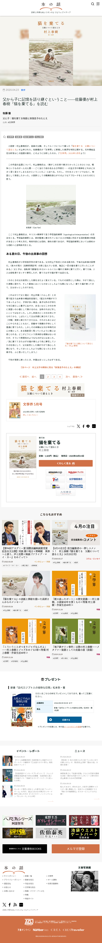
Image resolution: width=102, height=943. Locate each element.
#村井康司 (14, 661)
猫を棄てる (28, 137)
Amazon (55, 472)
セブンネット (55, 479)
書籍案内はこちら (25, 848)
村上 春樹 (39, 137)
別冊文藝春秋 (53, 884)
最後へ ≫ (78, 376)
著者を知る (29, 880)
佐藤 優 (7, 113)
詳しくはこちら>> (30, 415)
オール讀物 (52, 880)
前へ (34, 376)
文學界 (10, 137)
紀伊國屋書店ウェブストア (76, 479)
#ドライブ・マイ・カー (11, 565)
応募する (58, 720)
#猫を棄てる (67, 562)
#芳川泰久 (64, 658)
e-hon (55, 486)
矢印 (50, 801)
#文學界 (11, 122)
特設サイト (29, 899)
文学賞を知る (30, 887)
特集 (26, 895)
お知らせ (7, 887)
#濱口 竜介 (25, 565)
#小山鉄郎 (64, 613)
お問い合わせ (9, 891)
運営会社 (7, 884)
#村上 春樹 (56, 562)
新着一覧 (28, 876)
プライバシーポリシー (12, 880)
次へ (68, 376)
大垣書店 (65, 493)
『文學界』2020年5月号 (70, 153)
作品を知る (29, 884)
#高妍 (76, 562)
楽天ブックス (76, 472)
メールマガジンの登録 (72, 727)
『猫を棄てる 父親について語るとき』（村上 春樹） (79, 345)
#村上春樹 (74, 613)
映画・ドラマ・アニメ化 (34, 891)
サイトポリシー (10, 876)
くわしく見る (64, 463)
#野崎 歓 (34, 565)
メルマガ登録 (76, 848)
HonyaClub (76, 486)
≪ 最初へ (24, 376)
